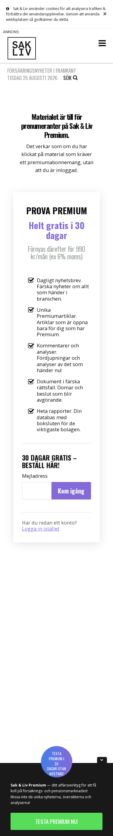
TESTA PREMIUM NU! (56, 821)
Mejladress (35, 476)
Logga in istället (40, 528)
